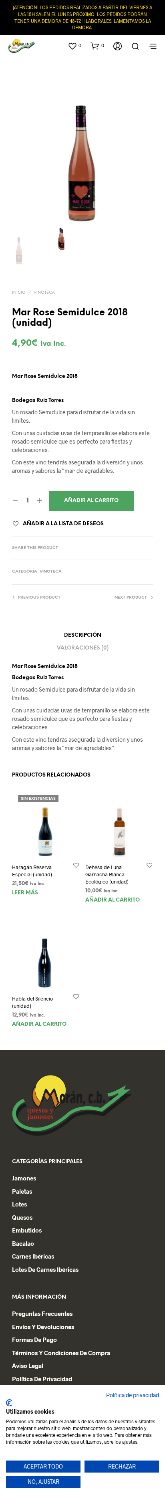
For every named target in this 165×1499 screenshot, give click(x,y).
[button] (74, 46)
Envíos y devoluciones (43, 1326)
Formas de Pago (34, 1339)
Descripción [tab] (82, 635)
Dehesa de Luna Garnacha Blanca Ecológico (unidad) (107, 874)
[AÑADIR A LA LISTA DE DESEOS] (76, 864)
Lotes (19, 1204)
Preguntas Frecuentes (42, 1313)
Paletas (22, 1191)
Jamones (24, 1178)
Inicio (19, 293)
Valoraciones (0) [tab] (83, 648)
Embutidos (27, 1230)
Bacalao (23, 1243)
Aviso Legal (27, 1365)
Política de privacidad (132, 1395)
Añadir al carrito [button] (112, 900)
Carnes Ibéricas (33, 1256)
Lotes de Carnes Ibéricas (45, 1269)
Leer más (25, 892)
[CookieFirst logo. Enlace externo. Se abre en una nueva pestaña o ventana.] (9, 1402)
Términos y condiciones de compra (61, 1352)
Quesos (22, 1217)
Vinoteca (44, 293)
